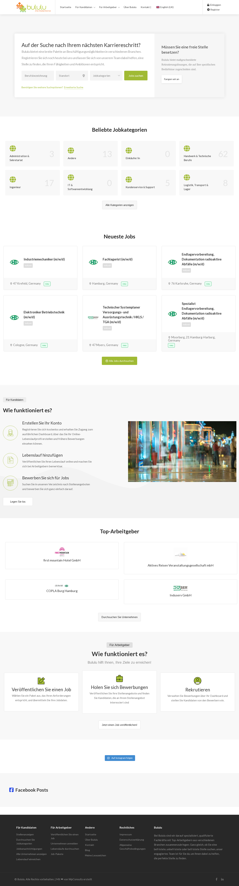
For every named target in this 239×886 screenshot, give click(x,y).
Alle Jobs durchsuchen (121, 360)
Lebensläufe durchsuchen (65, 848)
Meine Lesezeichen (95, 855)
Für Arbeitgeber (108, 7)
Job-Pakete (57, 853)
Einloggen (215, 4)
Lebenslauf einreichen (28, 859)
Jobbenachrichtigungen (29, 848)
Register (215, 9)
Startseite (65, 7)
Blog (87, 850)
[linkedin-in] (222, 879)
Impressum (126, 834)
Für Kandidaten (83, 7)
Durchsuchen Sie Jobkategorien (25, 841)
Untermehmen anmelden (64, 843)
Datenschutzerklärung (132, 839)
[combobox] (106, 76)
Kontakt (89, 844)
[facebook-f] (216, 879)
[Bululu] (33, 9)
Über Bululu (130, 7)
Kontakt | (146, 7)
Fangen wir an (171, 79)
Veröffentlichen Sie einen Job (65, 836)
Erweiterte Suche (73, 87)
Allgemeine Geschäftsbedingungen (133, 846)
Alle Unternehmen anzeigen (31, 853)
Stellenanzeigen (25, 834)
